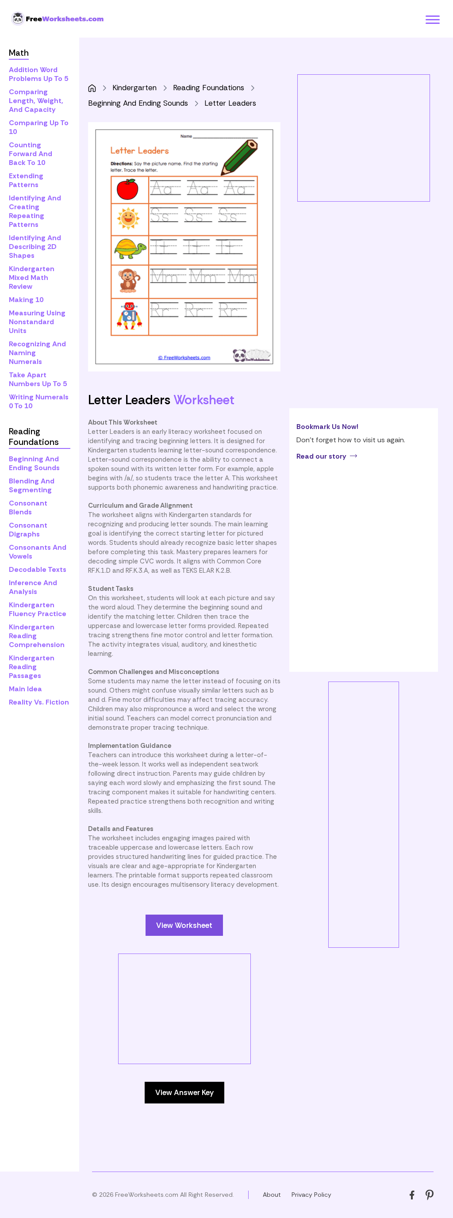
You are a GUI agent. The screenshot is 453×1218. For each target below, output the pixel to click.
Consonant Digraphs (28, 530)
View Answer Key (184, 1092)
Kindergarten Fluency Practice (37, 609)
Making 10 (26, 299)
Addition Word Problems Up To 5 (38, 74)
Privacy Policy (311, 1195)
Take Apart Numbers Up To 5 (38, 379)
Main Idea (25, 688)
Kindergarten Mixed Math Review (31, 277)
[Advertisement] (193, 1016)
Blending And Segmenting (31, 485)
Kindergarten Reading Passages (31, 666)
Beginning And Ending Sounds (34, 463)
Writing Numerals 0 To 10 (39, 401)
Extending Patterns (26, 180)
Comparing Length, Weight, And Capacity (36, 100)
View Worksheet (184, 925)
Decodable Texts (37, 569)
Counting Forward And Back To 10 (30, 153)
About (272, 1195)
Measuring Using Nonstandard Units (37, 321)
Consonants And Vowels (37, 552)
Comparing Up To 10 (39, 127)
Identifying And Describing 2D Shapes (35, 246)
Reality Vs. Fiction (39, 702)
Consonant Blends (28, 507)
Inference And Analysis (33, 587)
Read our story (321, 456)
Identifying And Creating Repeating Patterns (35, 211)
